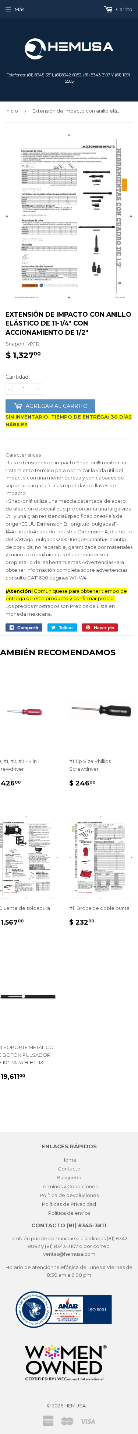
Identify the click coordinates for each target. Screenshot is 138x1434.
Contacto (69, 1169)
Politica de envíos (69, 1213)
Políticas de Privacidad (69, 1204)
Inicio (12, 111)
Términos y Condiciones (69, 1186)
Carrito (123, 9)
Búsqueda (69, 1177)
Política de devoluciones (69, 1195)
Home (69, 1160)
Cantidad (17, 377)
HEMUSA (75, 1406)
